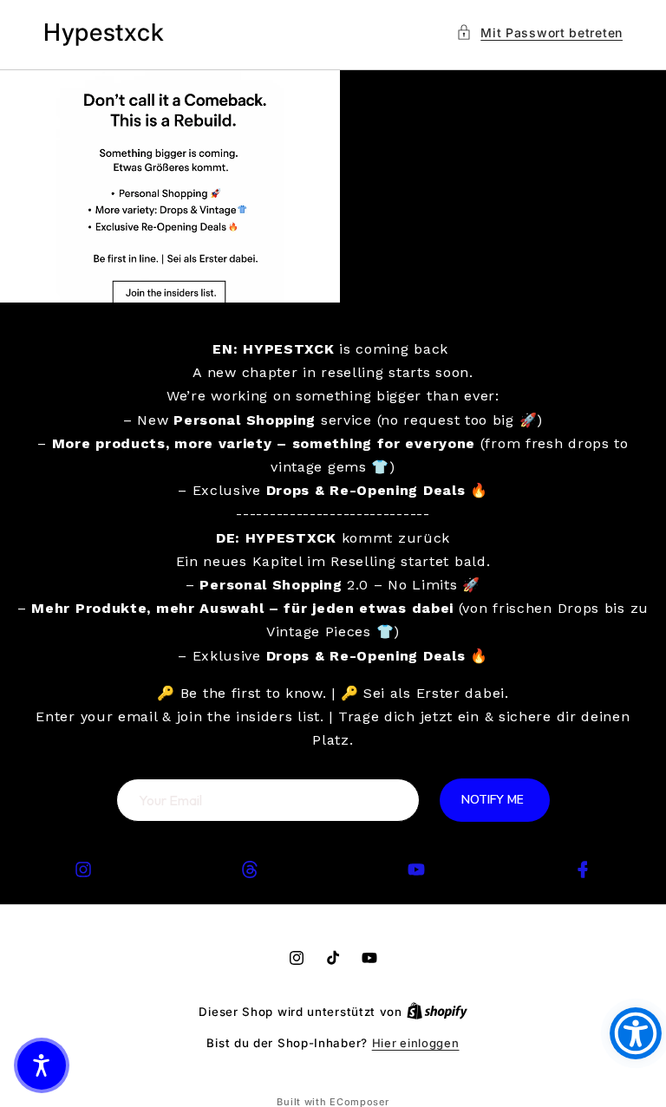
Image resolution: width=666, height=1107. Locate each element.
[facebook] (583, 869)
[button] (539, 32)
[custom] (83, 869)
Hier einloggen (416, 1043)
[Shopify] (437, 1012)
